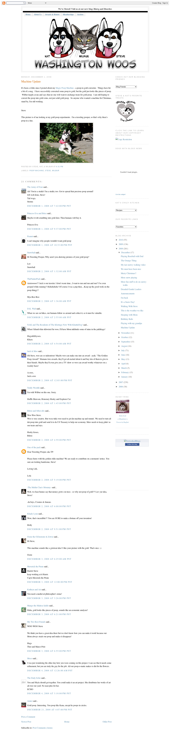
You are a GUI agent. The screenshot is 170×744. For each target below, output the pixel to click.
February (125, 372)
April (123, 363)
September (126, 341)
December (125, 252)
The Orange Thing (129, 260)
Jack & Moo (32, 351)
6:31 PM (59, 167)
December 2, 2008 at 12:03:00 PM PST (49, 380)
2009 (121, 244)
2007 (121, 382)
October (125, 337)
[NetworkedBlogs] (132, 440)
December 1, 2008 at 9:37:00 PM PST (49, 228)
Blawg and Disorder (103, 8)
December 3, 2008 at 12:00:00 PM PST (49, 581)
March (124, 367)
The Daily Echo (34, 677)
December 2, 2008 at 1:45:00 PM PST (49, 403)
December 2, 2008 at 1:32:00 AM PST (49, 271)
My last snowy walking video (133, 264)
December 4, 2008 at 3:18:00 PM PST (49, 693)
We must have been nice (131, 269)
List (124, 415)
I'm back (124, 297)
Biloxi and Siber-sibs (35, 410)
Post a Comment (28, 716)
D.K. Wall (31, 308)
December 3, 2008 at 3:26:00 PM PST (49, 598)
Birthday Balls (127, 319)
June (123, 354)
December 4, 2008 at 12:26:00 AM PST (50, 670)
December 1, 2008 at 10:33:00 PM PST (49, 244)
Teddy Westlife (33, 387)
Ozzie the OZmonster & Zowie (40, 536)
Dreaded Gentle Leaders (131, 289)
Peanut (30, 236)
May (123, 359)
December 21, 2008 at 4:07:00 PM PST (49, 709)
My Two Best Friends (36, 621)
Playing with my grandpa (131, 323)
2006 (121, 386)
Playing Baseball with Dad (132, 256)
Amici (29, 700)
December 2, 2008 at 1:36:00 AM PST (49, 301)
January (124, 376)
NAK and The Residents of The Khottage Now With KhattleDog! (55, 324)
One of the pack (34, 447)
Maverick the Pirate (35, 566)
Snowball (31, 252)
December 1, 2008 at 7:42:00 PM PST (49, 205)
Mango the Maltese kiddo (38, 605)
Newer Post (26, 721)
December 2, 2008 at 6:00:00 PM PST (49, 506)
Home (66, 721)
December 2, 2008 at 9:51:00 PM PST (49, 529)
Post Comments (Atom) (42, 727)
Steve (48, 171)
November (125, 332)
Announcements (128, 293)
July (123, 350)
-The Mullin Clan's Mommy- (39, 487)
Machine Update (31, 81)
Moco (29, 658)
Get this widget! (121, 194)
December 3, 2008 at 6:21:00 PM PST (49, 614)
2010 (121, 239)
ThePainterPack (34, 278)
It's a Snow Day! (128, 302)
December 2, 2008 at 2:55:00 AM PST (49, 317)
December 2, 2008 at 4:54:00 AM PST (49, 343)
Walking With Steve (129, 306)
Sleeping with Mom (129, 314)
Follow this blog (132, 444)
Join (120, 415)
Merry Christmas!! (128, 273)
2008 (121, 248)
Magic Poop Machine (65, 87)
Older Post (107, 721)
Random (123, 419)
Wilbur (55, 171)
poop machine (36, 171)
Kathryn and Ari (34, 589)
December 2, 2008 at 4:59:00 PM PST (49, 439)
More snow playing (129, 277)
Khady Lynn (32, 513)
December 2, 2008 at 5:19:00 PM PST (49, 479)
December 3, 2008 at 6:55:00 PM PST (49, 650)
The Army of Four (35, 187)
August (124, 346)
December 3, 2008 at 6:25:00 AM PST (49, 558)
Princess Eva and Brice (37, 213)
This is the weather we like (132, 310)
